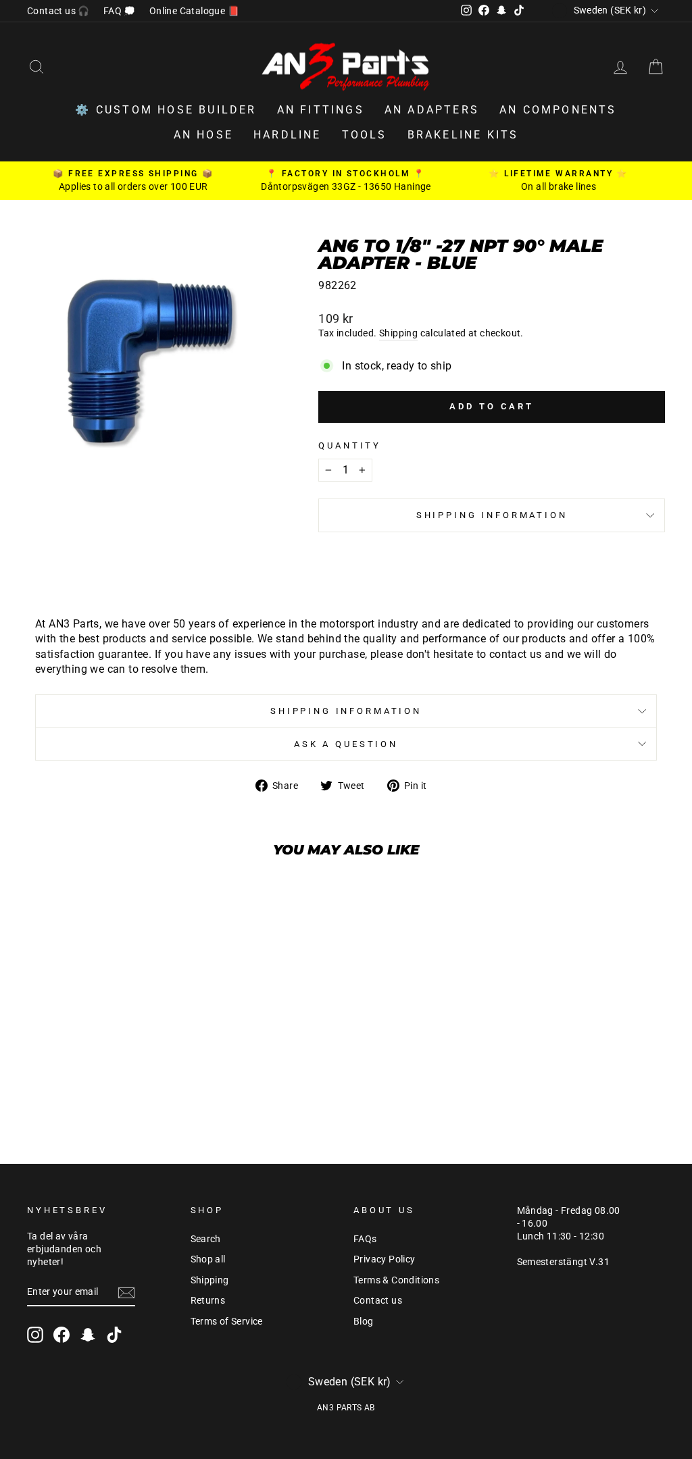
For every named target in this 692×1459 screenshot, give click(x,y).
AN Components (558, 109)
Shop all (208, 1259)
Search (206, 1238)
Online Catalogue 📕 (194, 10)
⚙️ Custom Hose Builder (165, 109)
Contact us (377, 1300)
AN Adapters (432, 109)
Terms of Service (227, 1321)
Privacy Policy (384, 1259)
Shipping (398, 333)
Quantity (349, 445)
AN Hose (203, 134)
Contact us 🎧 (58, 10)
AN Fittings (320, 109)
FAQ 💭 (119, 10)
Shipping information (492, 515)
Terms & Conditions (396, 1280)
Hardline (287, 134)
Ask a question (346, 744)
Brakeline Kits (463, 134)
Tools (364, 134)
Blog (363, 1321)
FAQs (365, 1238)
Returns (208, 1300)
